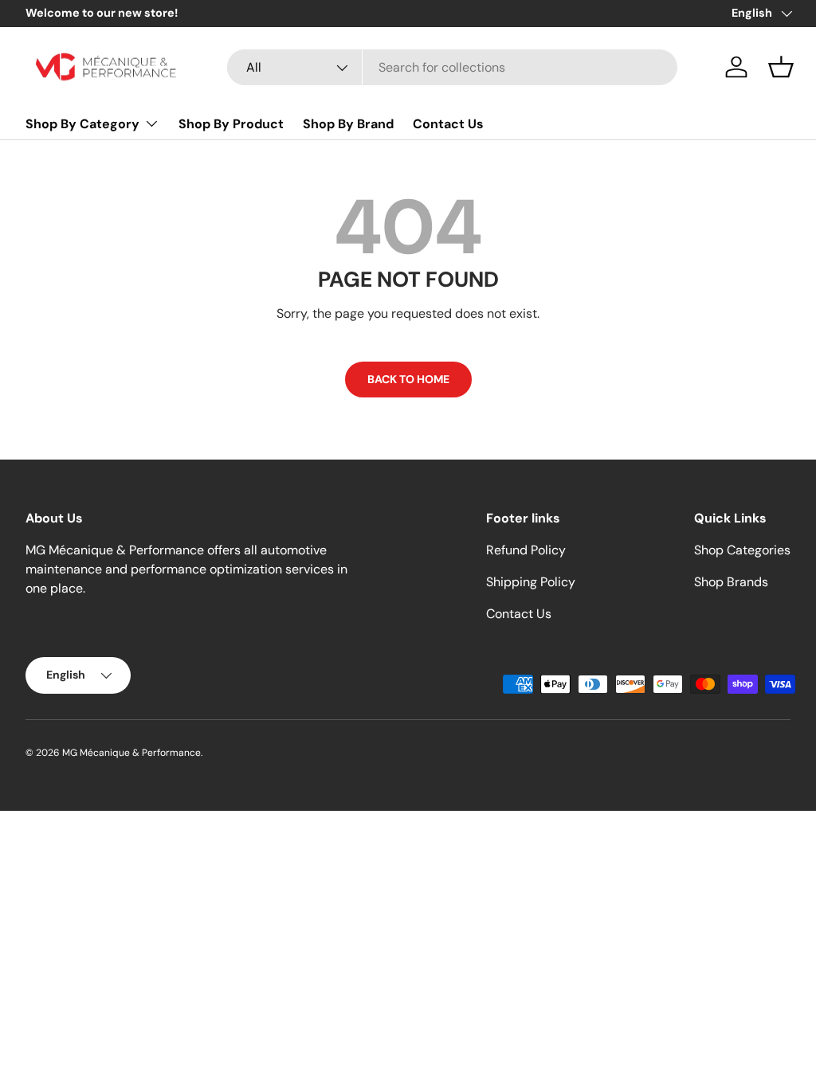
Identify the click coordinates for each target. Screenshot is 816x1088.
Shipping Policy (530, 581)
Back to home (408, 379)
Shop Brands (731, 581)
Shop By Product (231, 123)
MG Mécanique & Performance (131, 752)
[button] (780, 66)
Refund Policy (526, 550)
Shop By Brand (348, 123)
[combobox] (452, 67)
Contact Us (448, 123)
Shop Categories (742, 550)
